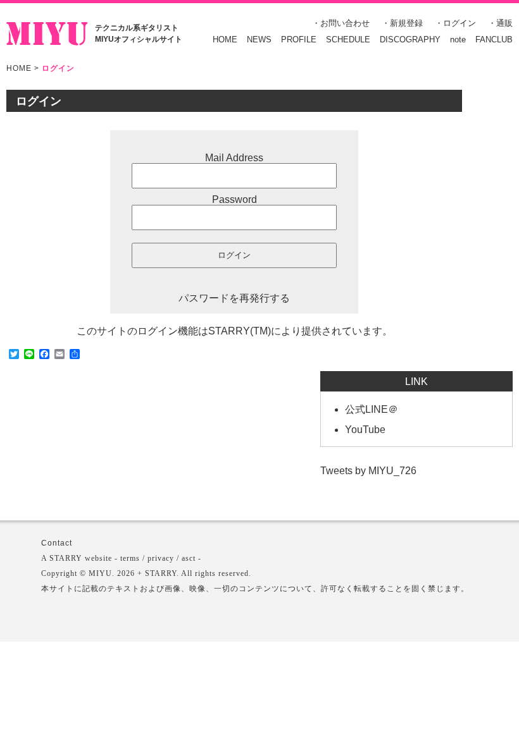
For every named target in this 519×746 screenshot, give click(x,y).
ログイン (459, 23)
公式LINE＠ (371, 409)
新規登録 (406, 23)
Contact (56, 543)
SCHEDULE (348, 39)
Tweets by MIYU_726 (368, 470)
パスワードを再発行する (234, 298)
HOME (225, 39)
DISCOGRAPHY (410, 39)
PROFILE (298, 39)
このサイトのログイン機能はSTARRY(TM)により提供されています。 (234, 331)
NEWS (259, 39)
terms (130, 558)
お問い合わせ (345, 23)
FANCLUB (494, 39)
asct (189, 558)
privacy (160, 558)
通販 (504, 23)
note (458, 39)
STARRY (65, 558)
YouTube (365, 429)
